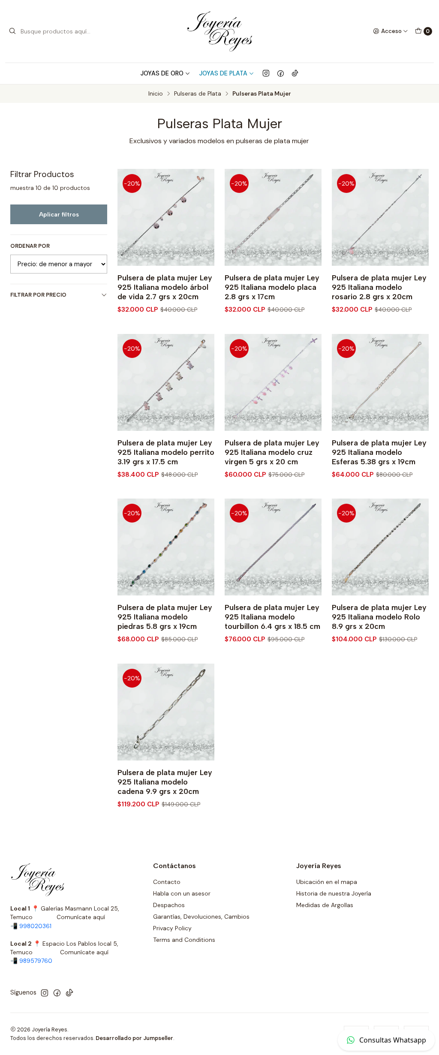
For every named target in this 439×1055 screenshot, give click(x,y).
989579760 (35, 961)
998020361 (35, 926)
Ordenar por (30, 246)
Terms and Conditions (184, 940)
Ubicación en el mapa (326, 882)
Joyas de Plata (223, 73)
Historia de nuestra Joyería (333, 893)
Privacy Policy (172, 928)
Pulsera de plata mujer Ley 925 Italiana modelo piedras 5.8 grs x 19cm (164, 617)
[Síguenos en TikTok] (295, 73)
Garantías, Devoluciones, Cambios (201, 916)
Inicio (155, 94)
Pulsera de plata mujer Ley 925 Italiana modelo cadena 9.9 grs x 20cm (164, 782)
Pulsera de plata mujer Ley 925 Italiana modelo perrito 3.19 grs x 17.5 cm (165, 452)
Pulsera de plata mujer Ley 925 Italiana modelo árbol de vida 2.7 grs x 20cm (164, 287)
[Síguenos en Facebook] (281, 73)
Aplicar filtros (59, 214)
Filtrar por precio (38, 294)
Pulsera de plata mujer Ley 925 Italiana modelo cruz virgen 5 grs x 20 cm (272, 452)
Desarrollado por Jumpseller (134, 1038)
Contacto (166, 882)
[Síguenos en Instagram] (266, 73)
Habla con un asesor (181, 893)
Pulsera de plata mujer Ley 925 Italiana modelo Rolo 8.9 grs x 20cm (379, 617)
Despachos (169, 905)
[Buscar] (12, 31)
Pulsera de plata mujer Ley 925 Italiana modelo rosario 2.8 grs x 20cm (379, 287)
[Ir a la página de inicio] (219, 31)
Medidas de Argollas (324, 905)
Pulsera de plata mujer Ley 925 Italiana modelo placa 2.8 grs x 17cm (272, 287)
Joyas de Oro (162, 73)
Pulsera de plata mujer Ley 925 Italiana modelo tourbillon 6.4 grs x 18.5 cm (272, 617)
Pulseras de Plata (197, 94)
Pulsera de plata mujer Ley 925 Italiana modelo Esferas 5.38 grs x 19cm (379, 452)
